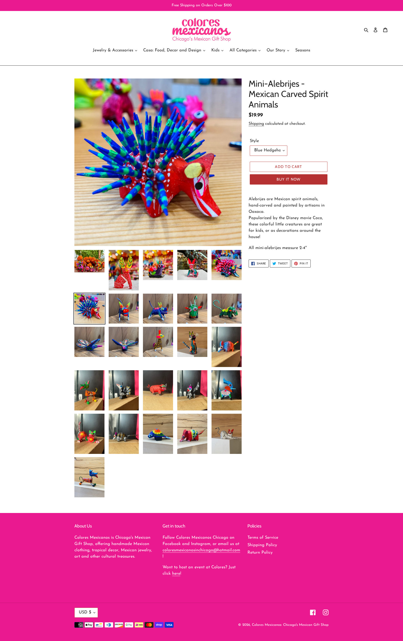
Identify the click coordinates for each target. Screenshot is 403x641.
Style (254, 141)
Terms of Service (262, 538)
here (176, 574)
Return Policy (260, 553)
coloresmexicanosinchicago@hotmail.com (201, 550)
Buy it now (289, 179)
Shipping (256, 124)
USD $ (85, 612)
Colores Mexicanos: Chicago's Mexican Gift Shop (290, 625)
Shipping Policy (262, 545)
